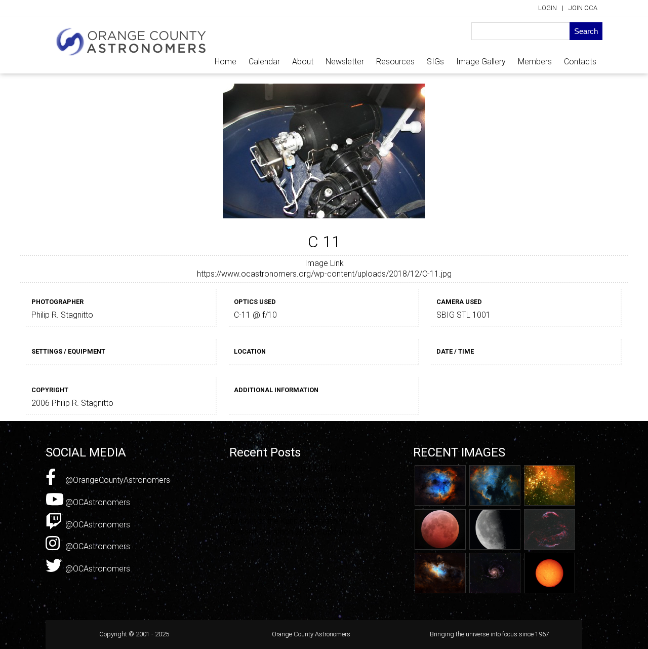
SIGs (435, 61)
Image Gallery (481, 61)
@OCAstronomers (96, 502)
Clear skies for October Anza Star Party (299, 489)
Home (225, 61)
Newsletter (345, 61)
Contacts (580, 61)
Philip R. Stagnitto (62, 315)
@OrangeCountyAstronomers (116, 480)
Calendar (264, 61)
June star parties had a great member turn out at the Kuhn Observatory (296, 516)
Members (535, 61)
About (302, 61)
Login (547, 8)
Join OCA (583, 8)
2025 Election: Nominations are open (294, 500)
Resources (395, 61)
